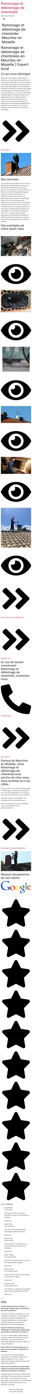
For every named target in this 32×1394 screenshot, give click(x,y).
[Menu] (3, 19)
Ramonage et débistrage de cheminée (13, 7)
